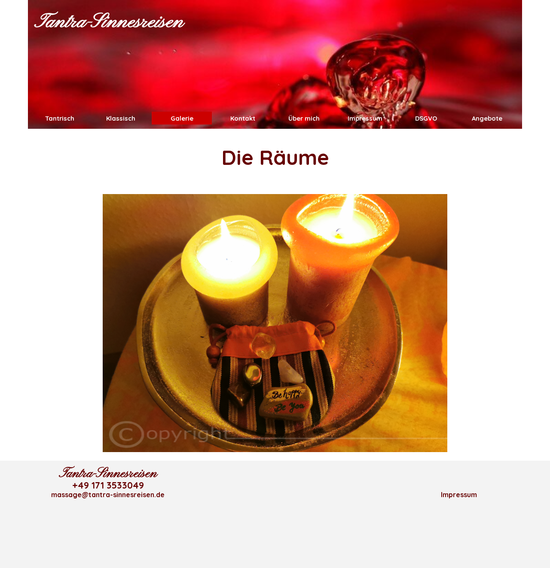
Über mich (304, 118)
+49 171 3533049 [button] (108, 485)
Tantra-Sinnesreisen (108, 22)
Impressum (365, 118)
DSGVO (426, 118)
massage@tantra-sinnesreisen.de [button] (108, 494)
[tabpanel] (275, 157)
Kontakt (242, 118)
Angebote (487, 118)
